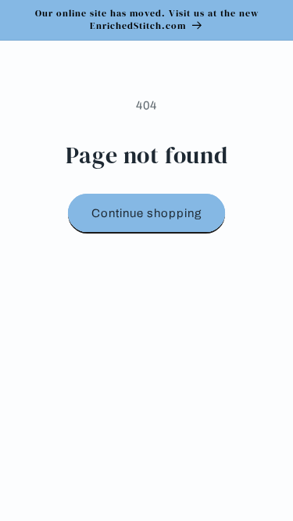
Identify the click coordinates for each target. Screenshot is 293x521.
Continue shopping (146, 213)
